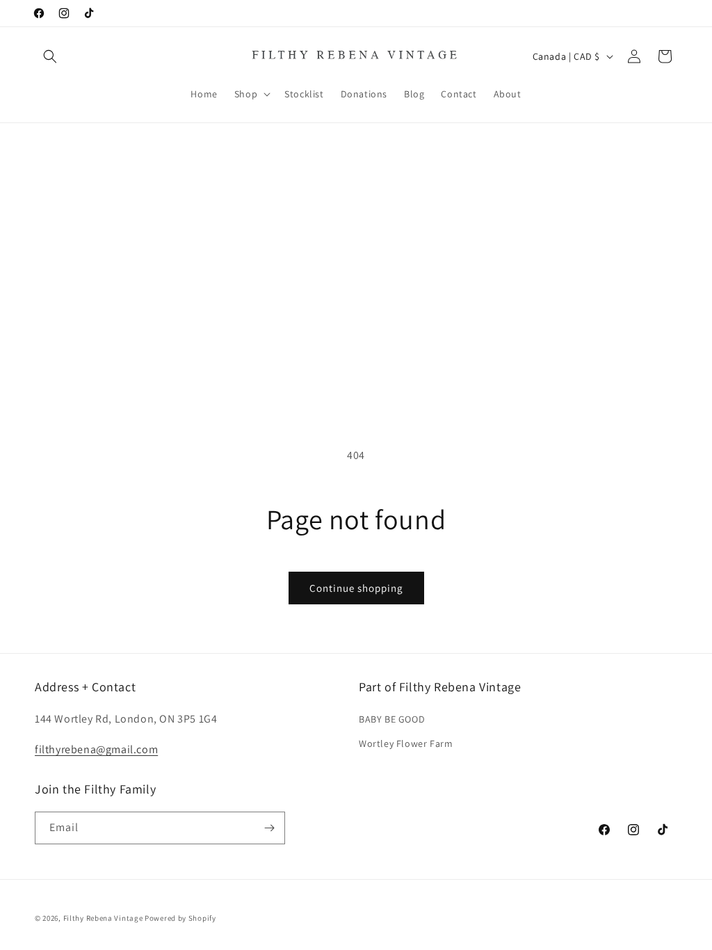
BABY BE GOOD (392, 719)
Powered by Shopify (180, 918)
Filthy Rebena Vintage (103, 918)
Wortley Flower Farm (406, 743)
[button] (50, 56)
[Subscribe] (269, 828)
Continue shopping (356, 588)
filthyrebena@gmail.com (96, 749)
